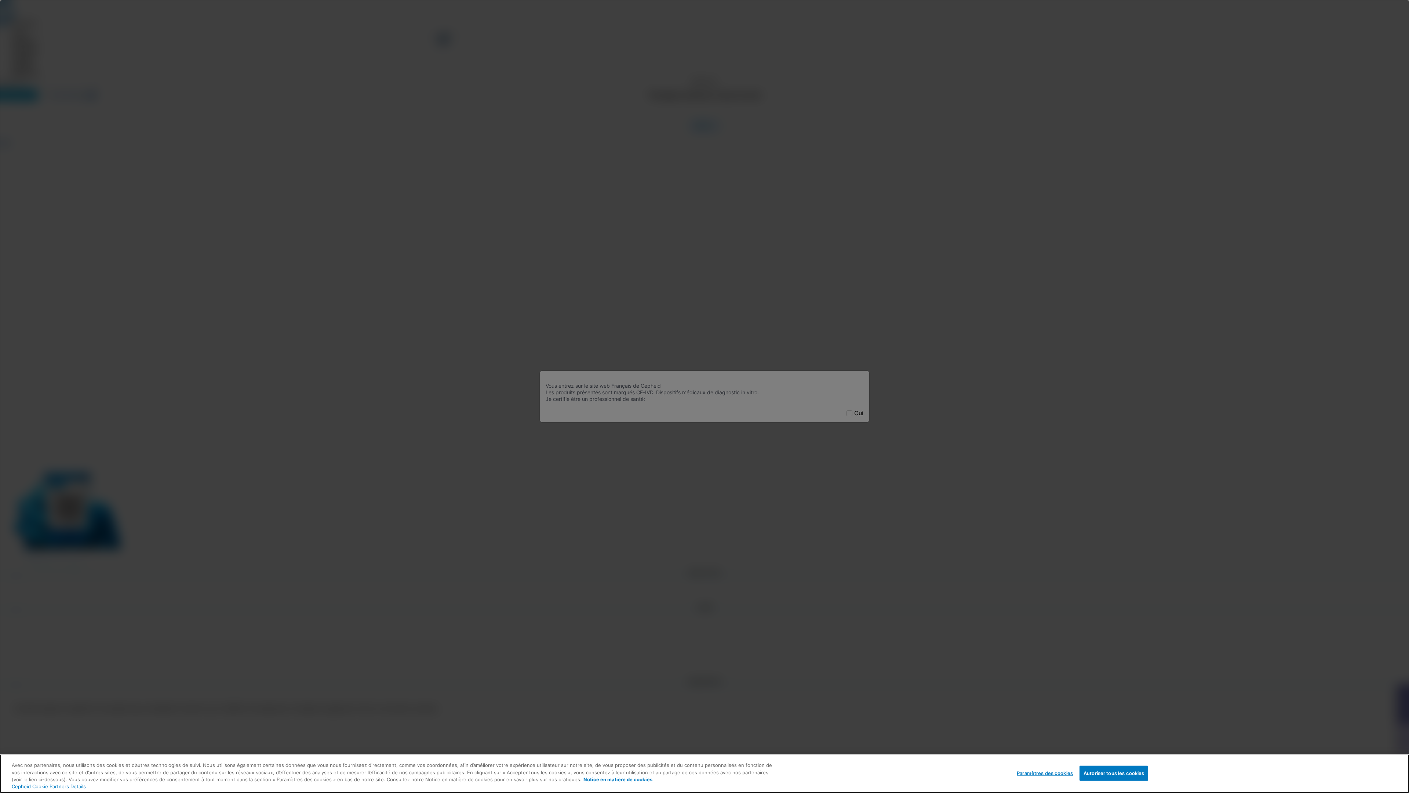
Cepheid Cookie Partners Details (49, 786)
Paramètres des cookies (1045, 773)
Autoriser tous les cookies (1114, 773)
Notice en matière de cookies (617, 779)
